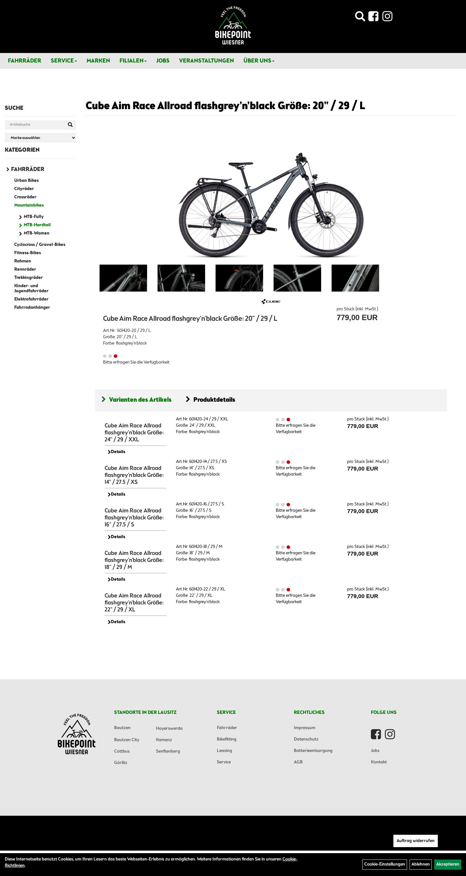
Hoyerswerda (169, 729)
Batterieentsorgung (313, 751)
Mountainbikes (29, 205)
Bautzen (122, 728)
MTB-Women (36, 233)
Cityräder (24, 189)
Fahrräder (24, 61)
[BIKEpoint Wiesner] (233, 25)
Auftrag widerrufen (416, 841)
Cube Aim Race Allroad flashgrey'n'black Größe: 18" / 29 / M (134, 560)
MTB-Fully (34, 217)
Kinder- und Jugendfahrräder (31, 288)
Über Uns (257, 61)
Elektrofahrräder (31, 299)
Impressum (304, 728)
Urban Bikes (26, 181)
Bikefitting (226, 739)
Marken (98, 61)
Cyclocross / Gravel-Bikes (39, 245)
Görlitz (120, 763)
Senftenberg (168, 751)
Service (62, 61)
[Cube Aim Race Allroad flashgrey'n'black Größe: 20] (123, 278)
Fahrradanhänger (32, 308)
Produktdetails (214, 400)
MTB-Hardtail (37, 225)
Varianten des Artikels (140, 400)
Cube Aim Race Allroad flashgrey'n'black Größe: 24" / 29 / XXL (134, 433)
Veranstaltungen (206, 61)
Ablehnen (420, 864)
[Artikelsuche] (360, 18)
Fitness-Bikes (27, 253)
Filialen (132, 61)
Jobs (163, 61)
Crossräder (25, 197)
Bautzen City (126, 740)
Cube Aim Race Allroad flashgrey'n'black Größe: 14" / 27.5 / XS (134, 475)
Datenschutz (306, 739)
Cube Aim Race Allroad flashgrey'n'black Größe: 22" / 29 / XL (134, 603)
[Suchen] (70, 125)
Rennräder (25, 270)
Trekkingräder (28, 278)
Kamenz (164, 740)
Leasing (224, 751)
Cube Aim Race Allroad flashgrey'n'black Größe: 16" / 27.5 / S (134, 518)
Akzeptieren (447, 864)
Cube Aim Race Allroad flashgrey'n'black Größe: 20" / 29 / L (225, 106)
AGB (298, 762)
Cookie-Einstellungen (384, 864)
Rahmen (22, 261)
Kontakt (379, 762)
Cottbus (122, 751)
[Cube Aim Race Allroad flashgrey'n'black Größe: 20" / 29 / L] (271, 196)
